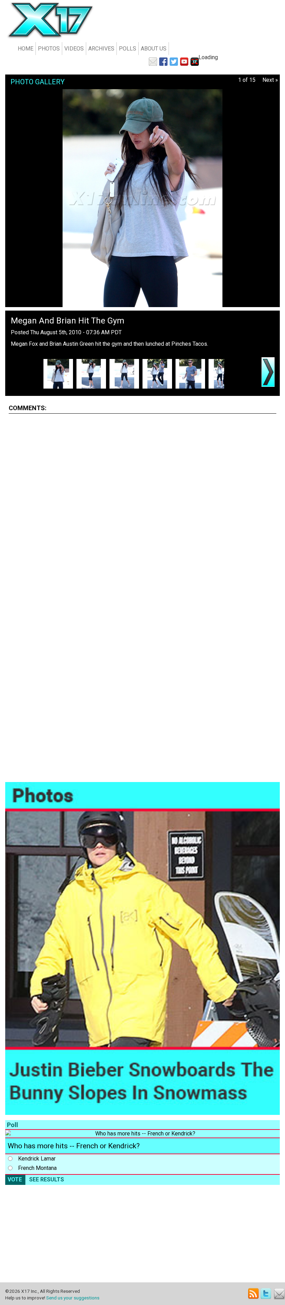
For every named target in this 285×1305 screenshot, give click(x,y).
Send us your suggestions (72, 1297)
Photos (49, 48)
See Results (46, 1179)
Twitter (266, 1293)
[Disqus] (142, 506)
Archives (101, 48)
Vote (15, 1179)
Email (279, 1293)
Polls (127, 48)
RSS (253, 1293)
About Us (153, 48)
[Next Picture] (268, 372)
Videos (74, 48)
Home (25, 48)
